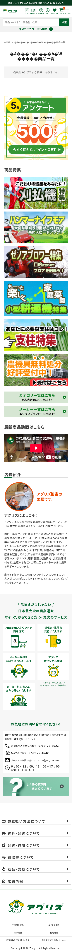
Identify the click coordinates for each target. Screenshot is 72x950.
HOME (7, 42)
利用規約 (54, 932)
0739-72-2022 (48, 746)
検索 (64, 22)
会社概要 (18, 932)
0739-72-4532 (38, 753)
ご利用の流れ (18, 925)
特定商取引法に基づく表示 (17, 940)
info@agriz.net (49, 760)
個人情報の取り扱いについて (54, 940)
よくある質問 (54, 925)
